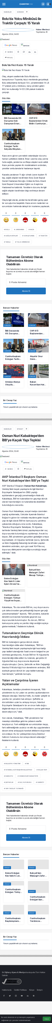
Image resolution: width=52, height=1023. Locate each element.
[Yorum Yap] (24, 52)
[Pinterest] (34, 996)
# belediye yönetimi (12, 763)
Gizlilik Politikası (20, 990)
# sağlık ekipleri (11, 236)
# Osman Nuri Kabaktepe (28, 776)
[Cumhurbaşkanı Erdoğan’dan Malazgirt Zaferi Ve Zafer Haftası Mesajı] (38, 892)
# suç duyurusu (25, 782)
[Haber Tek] (26, 4)
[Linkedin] (28, 996)
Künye (31, 990)
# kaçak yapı (42, 770)
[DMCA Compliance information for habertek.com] (11, 981)
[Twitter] (10, 996)
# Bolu (7, 229)
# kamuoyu (8, 776)
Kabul (47, 1019)
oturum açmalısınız (29, 407)
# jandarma (19, 229)
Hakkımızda (6, 990)
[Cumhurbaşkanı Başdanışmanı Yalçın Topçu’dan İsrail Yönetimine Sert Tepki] (13, 914)
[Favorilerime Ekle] (18, 52)
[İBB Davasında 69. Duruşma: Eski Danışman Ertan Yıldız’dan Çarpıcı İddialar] (13, 325)
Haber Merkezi (43, 29)
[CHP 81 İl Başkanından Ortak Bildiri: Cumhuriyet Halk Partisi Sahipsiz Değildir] (38, 325)
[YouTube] (22, 996)
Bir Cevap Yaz (10, 400)
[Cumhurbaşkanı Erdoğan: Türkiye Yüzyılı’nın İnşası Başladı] (13, 892)
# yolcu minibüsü (22, 242)
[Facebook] (4, 996)
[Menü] (4, 4)
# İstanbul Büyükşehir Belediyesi (18, 770)
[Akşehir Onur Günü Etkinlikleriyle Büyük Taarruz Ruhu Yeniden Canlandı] (38, 350)
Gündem (20, 12)
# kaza (31, 229)
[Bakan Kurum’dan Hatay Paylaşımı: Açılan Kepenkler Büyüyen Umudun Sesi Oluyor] (38, 376)
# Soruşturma (28, 236)
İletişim (40, 990)
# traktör (43, 236)
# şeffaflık (8, 782)
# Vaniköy (40, 782)
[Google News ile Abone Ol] (11, 45)
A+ (30, 52)
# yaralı (7, 242)
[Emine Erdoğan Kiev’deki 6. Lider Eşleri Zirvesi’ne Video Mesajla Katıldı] (13, 869)
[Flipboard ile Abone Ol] (25, 45)
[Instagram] (16, 996)
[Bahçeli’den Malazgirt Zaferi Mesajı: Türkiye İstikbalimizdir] (38, 869)
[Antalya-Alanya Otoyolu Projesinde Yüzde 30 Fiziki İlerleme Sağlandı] (13, 376)
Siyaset (20, 429)
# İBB (27, 763)
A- (35, 52)
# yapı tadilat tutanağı (13, 788)
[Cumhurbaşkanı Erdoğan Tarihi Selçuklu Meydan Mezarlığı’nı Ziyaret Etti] (13, 350)
